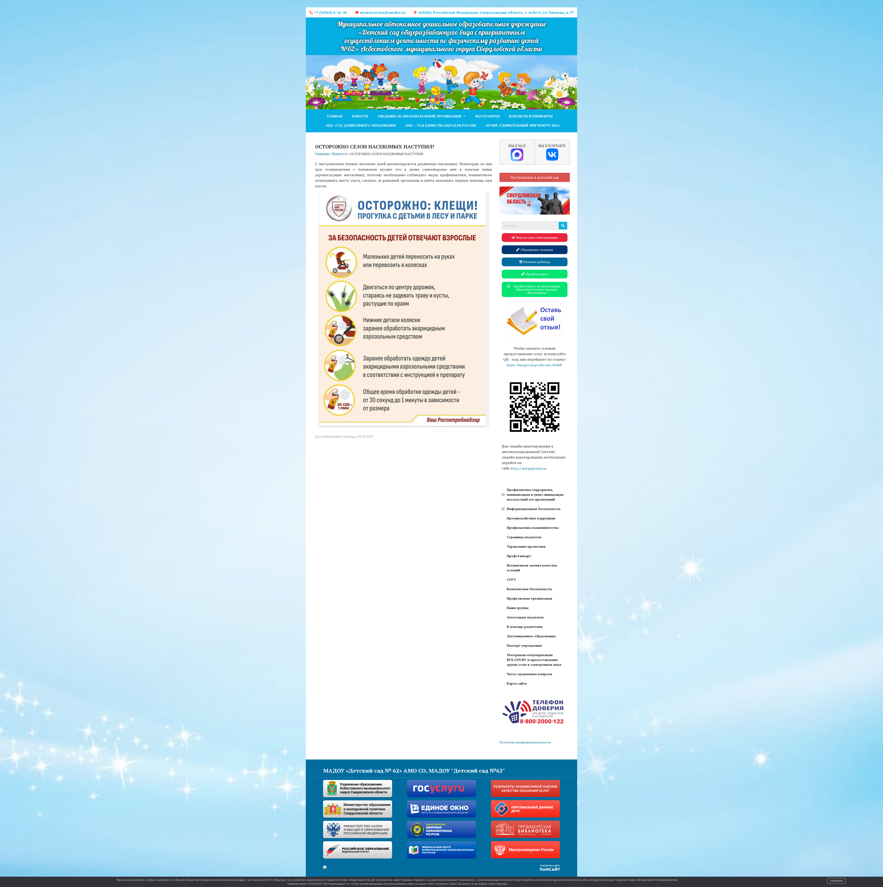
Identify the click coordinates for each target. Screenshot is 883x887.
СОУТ (511, 579)
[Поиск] (563, 225)
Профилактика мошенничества (533, 527)
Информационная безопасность (534, 509)
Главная (334, 116)
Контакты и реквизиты (531, 116)
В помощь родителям (525, 626)
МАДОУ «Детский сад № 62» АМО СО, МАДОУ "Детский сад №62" (414, 770)
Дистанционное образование (531, 636)
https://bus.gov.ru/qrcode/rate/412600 (534, 365)
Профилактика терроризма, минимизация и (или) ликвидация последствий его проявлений (535, 494)
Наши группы (517, 608)
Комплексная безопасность (529, 589)
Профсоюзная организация (529, 598)
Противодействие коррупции (531, 518)
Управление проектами (526, 546)
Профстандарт (519, 556)
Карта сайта (517, 683)
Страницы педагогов (524, 537)
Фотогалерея (487, 116)
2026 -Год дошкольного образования (361, 125)
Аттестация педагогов (525, 617)
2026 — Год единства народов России (440, 125)
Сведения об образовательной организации (419, 116)
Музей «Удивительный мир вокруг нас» (523, 125)
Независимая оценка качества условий (532, 567)
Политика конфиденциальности (525, 742)
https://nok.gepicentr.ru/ (528, 468)
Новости (360, 116)
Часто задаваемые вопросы (529, 674)
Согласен (836, 881)
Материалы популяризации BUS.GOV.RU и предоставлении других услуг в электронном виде (534, 660)
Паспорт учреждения (524, 645)
